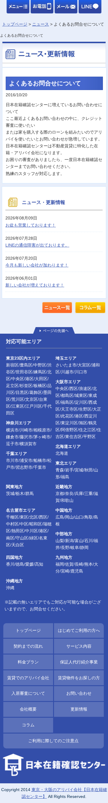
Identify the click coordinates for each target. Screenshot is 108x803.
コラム (28, 724)
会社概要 (28, 709)
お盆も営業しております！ (30, 225)
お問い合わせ (79, 693)
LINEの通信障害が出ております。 (37, 245)
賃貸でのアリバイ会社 (28, 677)
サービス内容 (79, 646)
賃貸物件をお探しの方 (79, 677)
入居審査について (28, 693)
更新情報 (78, 709)
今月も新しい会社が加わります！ (36, 265)
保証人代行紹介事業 (79, 662)
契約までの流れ (28, 646)
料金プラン (28, 662)
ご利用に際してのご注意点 (53, 740)
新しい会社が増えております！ (34, 285)
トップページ (28, 630)
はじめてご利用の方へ (79, 630)
